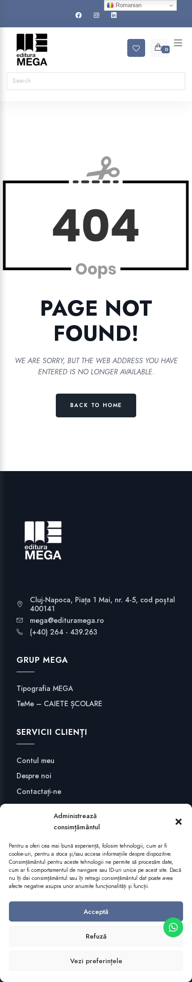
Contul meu (35, 761)
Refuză (96, 936)
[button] (178, 821)
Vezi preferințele (96, 961)
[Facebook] (78, 15)
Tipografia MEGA (45, 689)
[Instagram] (96, 15)
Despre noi (34, 776)
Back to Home (96, 405)
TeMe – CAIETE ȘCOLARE (59, 704)
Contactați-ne (39, 792)
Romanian (128, 5)
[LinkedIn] (114, 15)
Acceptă (96, 912)
